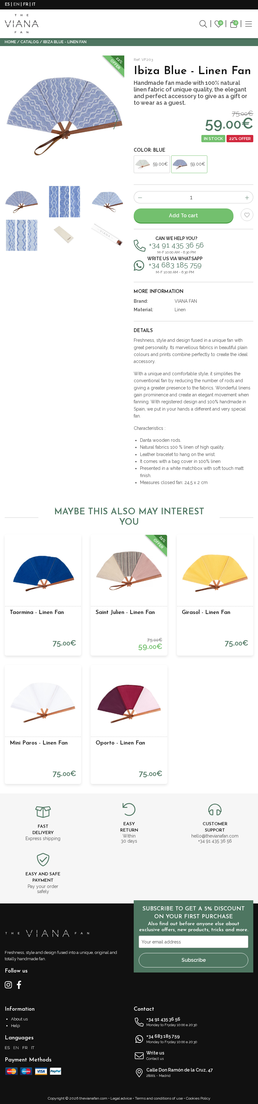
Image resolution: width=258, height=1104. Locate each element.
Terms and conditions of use (159, 1098)
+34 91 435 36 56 (171, 1022)
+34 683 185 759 (171, 1039)
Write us (155, 1055)
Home (10, 42)
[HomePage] (21, 23)
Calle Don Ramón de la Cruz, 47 (179, 1072)
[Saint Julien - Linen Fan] (129, 573)
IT (34, 5)
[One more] (247, 197)
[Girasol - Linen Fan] (215, 573)
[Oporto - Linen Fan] (129, 703)
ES (7, 5)
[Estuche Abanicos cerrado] (107, 235)
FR (25, 5)
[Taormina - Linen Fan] (43, 573)
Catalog (29, 42)
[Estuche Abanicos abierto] (64, 235)
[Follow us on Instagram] (8, 984)
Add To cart (183, 216)
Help (15, 1025)
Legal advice (121, 1098)
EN (16, 5)
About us (19, 1019)
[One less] (140, 197)
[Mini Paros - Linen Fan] (43, 703)
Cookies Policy (198, 1098)
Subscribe (194, 960)
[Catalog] (248, 23)
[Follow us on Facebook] (19, 984)
